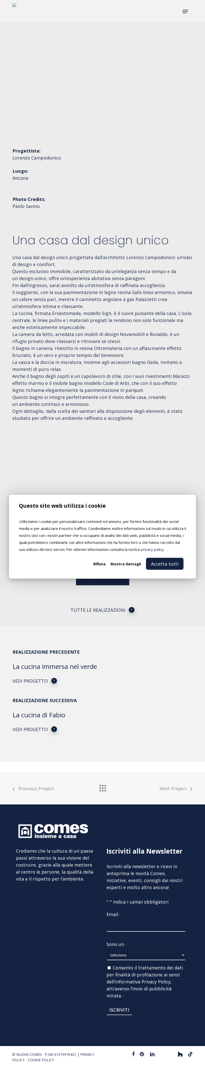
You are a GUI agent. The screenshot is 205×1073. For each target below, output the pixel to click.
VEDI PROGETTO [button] (30, 681)
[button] (185, 11)
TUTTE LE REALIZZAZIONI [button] (97, 610)
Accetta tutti (164, 564)
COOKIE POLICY (41, 1060)
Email (113, 914)
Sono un (116, 944)
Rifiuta (99, 563)
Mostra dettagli (125, 563)
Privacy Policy (156, 982)
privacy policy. (152, 549)
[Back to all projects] (103, 787)
